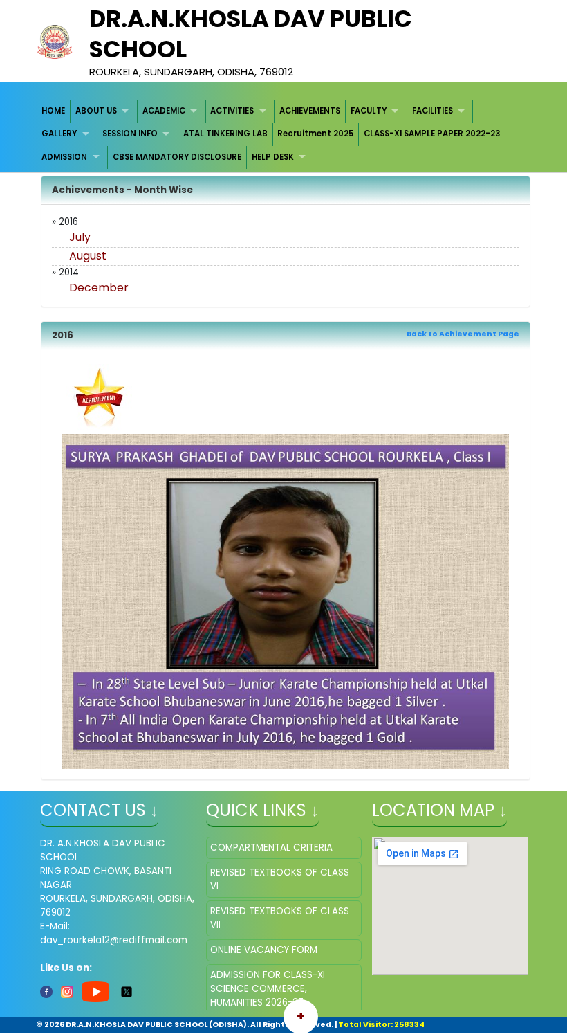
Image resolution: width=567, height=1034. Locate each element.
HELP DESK (273, 157)
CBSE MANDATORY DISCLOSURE (177, 157)
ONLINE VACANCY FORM (263, 949)
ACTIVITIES (232, 110)
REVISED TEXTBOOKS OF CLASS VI (279, 879)
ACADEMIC (163, 110)
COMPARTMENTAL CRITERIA (271, 847)
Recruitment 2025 (315, 133)
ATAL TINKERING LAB (225, 133)
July (80, 237)
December (99, 288)
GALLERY (59, 133)
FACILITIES (432, 110)
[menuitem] (54, 111)
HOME (53, 110)
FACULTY (369, 110)
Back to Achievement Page (463, 334)
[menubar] (283, 134)
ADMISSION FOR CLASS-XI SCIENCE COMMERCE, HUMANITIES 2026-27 (267, 988)
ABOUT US (96, 110)
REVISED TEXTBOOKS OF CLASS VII (279, 918)
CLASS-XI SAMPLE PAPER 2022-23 (432, 133)
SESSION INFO (130, 133)
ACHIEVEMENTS (309, 110)
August (87, 256)
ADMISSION (64, 157)
